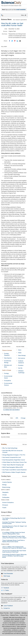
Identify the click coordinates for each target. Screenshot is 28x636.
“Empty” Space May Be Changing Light (13, 465)
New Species (8, 358)
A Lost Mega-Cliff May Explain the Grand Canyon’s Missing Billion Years (13, 533)
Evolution (20, 365)
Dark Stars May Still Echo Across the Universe (12, 451)
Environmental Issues (8, 377)
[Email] (20, 41)
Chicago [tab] (23, 418)
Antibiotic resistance (21, 362)
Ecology (6, 373)
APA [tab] (17, 418)
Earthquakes (5, 497)
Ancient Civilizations (8, 502)
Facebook (6, 588)
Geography (5, 492)
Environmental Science (8, 384)
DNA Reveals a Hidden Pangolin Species (13, 472)
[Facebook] (9, 41)
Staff (11, 613)
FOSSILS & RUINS (5, 500)
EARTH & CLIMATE (5, 489)
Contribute (17, 613)
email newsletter (21, 9)
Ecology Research (7, 354)
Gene (19, 350)
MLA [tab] (11, 418)
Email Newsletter (8, 573)
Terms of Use (23, 615)
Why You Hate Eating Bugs (9, 448)
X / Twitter (6, 590)
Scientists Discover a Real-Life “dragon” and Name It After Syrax (14, 526)
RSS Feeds (7, 576)
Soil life (20, 368)
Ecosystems (7, 380)
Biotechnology (6, 487)
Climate (4, 495)
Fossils (4, 507)
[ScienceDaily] (11, 3)
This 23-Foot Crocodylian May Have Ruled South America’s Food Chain (14, 551)
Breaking (4, 444)
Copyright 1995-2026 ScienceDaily (12, 617)
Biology (4, 485)
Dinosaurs (5, 505)
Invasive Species (7, 482)
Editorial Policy (14, 615)
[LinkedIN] (17, 41)
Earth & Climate (6, 370)
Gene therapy (22, 355)
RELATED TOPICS (6, 346)
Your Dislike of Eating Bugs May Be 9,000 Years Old (13, 518)
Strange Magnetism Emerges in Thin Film (13, 455)
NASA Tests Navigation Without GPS (12, 467)
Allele (19, 353)
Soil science (21, 358)
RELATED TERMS (20, 346)
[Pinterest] (15, 41)
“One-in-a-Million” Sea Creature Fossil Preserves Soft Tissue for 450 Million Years (14, 547)
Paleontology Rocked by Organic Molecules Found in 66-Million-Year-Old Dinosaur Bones (14, 556)
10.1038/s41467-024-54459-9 (11, 410)
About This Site (4, 613)
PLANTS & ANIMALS (5, 479)
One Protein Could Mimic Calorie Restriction (14, 470)
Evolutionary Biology (7, 361)
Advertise (24, 613)
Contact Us (7, 608)
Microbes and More (8, 366)
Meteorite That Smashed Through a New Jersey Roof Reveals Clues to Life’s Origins (14, 537)
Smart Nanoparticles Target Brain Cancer (13, 460)
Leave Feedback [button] (8, 605)
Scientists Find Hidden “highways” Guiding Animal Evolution (14, 522)
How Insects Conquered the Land (11, 457)
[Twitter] (12, 41)
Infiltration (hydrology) (21, 371)
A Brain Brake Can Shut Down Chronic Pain (14, 462)
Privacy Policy (5, 615)
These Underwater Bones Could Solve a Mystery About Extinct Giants (13, 541)
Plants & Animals (7, 350)
